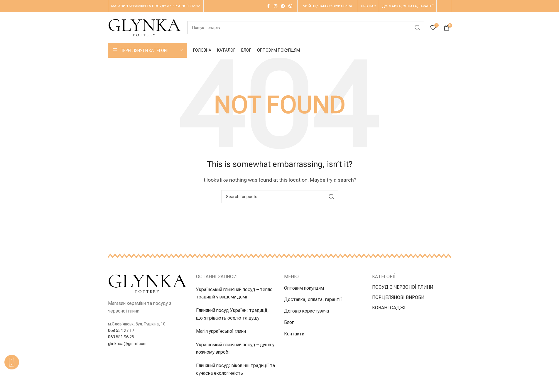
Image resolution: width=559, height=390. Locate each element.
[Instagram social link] (275, 6)
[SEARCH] (417, 27)
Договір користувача (306, 311)
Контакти (294, 334)
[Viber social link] (290, 6)
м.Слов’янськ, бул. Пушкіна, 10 (136, 324)
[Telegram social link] (283, 6)
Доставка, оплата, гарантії (313, 299)
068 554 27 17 (121, 330)
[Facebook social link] (268, 6)
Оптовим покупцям (304, 288)
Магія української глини (221, 331)
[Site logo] (144, 27)
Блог (289, 322)
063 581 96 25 (121, 337)
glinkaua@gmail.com (127, 343)
